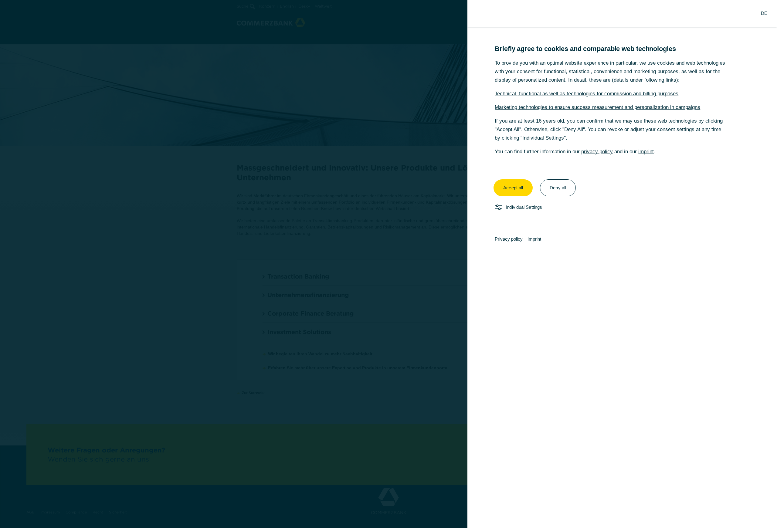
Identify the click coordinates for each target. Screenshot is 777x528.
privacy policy (597, 151)
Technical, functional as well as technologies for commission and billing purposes (586, 93)
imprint (646, 151)
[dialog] (388, 264)
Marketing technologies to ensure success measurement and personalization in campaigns (597, 107)
